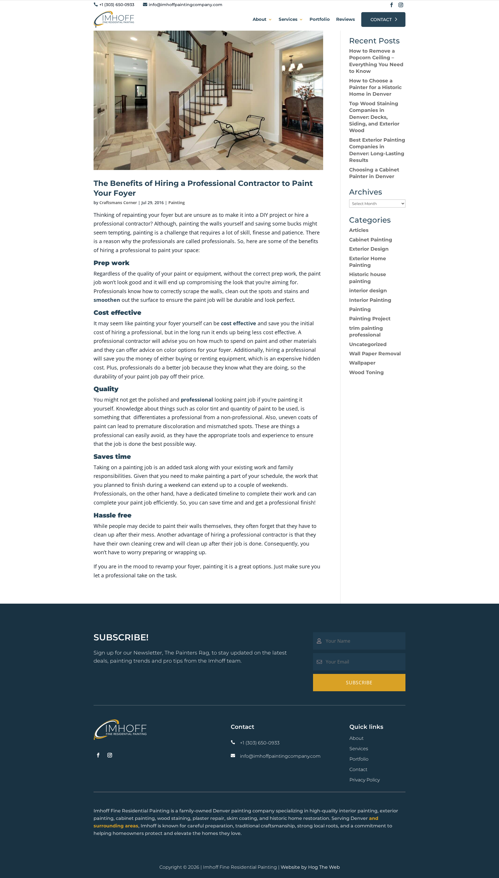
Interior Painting (370, 300)
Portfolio (320, 19)
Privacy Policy (364, 780)
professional (197, 399)
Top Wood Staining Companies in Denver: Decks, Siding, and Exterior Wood (374, 117)
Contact (381, 19)
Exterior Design (369, 249)
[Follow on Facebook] (391, 5)
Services (288, 19)
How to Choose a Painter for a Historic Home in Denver (375, 87)
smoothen (107, 299)
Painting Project (369, 318)
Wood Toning (366, 372)
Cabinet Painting (370, 240)
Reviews (345, 19)
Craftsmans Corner (118, 202)
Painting (176, 202)
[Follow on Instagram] (400, 5)
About (260, 19)
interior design (368, 290)
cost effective (238, 323)
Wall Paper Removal (375, 353)
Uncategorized (368, 344)
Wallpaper (362, 363)
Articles (358, 230)
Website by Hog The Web (310, 867)
